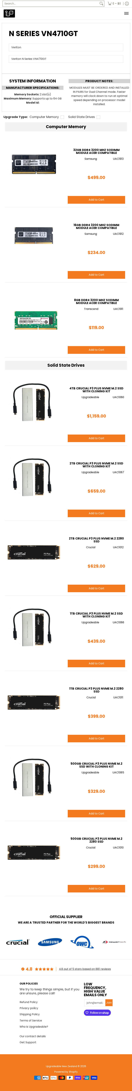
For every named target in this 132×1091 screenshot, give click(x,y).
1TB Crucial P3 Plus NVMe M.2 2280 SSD (96, 690)
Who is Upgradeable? (34, 1027)
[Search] (101, 4)
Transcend (91, 309)
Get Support (28, 1042)
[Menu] (126, 13)
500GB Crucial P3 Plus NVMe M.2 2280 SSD (96, 840)
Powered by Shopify (66, 1071)
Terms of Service (31, 1020)
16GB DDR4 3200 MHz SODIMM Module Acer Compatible (96, 226)
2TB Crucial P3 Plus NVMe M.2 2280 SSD (96, 539)
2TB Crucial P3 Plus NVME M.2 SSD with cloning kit (96, 464)
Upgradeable (90, 397)
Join (109, 1003)
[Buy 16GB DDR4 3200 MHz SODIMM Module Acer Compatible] (34, 239)
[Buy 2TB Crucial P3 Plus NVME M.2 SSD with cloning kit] (34, 478)
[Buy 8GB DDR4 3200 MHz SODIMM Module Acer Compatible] (34, 314)
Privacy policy (29, 1008)
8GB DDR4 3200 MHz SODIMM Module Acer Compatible (96, 301)
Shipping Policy (30, 1014)
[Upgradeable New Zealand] (9, 13)
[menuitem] (114, 3)
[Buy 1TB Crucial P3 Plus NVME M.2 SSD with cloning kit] (34, 628)
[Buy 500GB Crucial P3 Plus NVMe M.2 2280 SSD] (34, 853)
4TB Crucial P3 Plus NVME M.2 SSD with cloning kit (96, 389)
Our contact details (33, 1036)
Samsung (91, 159)
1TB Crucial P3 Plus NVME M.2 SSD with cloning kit (96, 614)
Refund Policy (29, 1002)
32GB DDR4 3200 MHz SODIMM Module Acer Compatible (96, 151)
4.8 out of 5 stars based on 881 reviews (85, 969)
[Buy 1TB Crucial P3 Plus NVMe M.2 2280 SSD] (34, 703)
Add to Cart (96, 438)
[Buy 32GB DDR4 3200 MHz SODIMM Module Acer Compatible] (34, 164)
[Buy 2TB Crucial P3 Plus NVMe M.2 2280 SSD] (34, 553)
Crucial (90, 547)
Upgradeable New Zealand (61, 1066)
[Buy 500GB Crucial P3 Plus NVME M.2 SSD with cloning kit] (34, 778)
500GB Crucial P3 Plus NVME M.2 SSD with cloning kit (96, 765)
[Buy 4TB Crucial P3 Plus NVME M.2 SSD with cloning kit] (34, 402)
